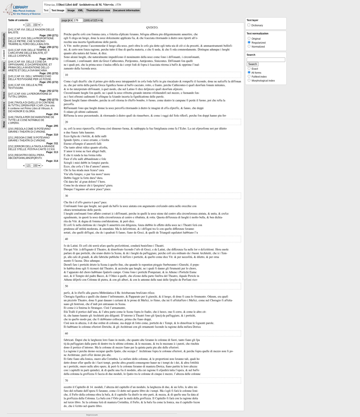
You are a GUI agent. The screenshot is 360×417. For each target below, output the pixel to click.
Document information (126, 10)
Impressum (92, 415)
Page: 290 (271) (49, 35)
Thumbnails (3, 40)
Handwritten (3, 81)
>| (101, 20)
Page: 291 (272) (49, 73)
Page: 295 (52, 125)
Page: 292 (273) (49, 90)
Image (71, 10)
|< (69, 20)
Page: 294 (52, 114)
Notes (3, 95)
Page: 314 (52, 161)
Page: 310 (52, 134)
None (3, 124)
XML (80, 10)
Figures (3, 66)
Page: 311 (52, 143)
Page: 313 (52, 152)
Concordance (3, 110)
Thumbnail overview (98, 10)
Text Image (57, 10)
